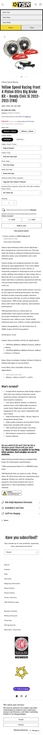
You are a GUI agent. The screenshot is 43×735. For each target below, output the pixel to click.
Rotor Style (6, 161)
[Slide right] (26, 77)
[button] (2, 4)
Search (6, 565)
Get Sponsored (9, 625)
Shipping (4, 113)
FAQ (5, 574)
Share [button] (6, 520)
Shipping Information (12, 584)
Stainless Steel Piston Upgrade (12, 178)
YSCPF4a (21, 139)
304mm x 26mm (27, 131)
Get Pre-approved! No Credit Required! (12, 124)
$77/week (31, 121)
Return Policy (9, 588)
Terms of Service (10, 598)
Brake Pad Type (7, 170)
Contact (7, 569)
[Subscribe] (36, 552)
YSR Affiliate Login (11, 602)
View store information (12, 242)
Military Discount (10, 616)
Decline (21, 725)
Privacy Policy (20, 714)
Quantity (4, 199)
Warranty (7, 579)
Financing (7, 620)
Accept (20, 719)
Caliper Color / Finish (9, 144)
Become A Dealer (10, 611)
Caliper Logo (6, 153)
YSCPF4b (7, 140)
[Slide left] (17, 77)
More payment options (21, 231)
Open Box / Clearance (12, 630)
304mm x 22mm (10, 131)
